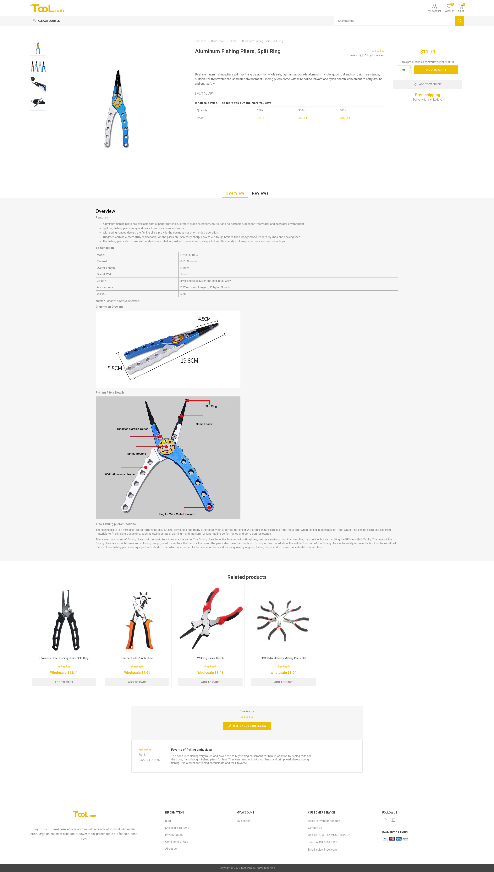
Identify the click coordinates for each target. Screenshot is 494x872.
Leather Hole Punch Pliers (137, 658)
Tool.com (59, 829)
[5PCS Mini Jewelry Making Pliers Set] (283, 619)
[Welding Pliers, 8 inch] (210, 619)
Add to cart (436, 69)
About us (171, 848)
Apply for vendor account (324, 821)
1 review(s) (354, 55)
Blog (168, 821)
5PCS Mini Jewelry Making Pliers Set (283, 658)
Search (459, 21)
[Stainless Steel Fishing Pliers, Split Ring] (64, 619)
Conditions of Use (176, 841)
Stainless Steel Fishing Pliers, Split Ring (64, 658)
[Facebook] (386, 820)
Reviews (260, 193)
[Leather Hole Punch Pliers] (137, 619)
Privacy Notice (174, 834)
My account (434, 10)
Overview (235, 193)
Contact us (315, 828)
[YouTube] (393, 820)
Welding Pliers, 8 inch (210, 658)
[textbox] (394, 21)
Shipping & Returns (177, 828)
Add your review (374, 55)
